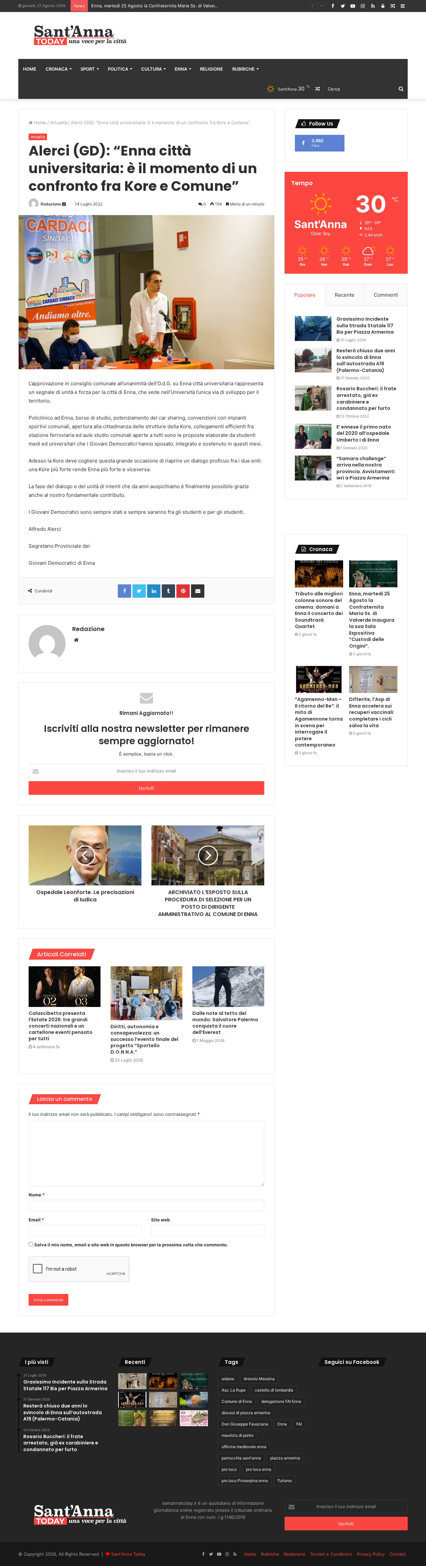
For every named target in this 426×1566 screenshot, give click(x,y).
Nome (37, 1194)
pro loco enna (258, 1469)
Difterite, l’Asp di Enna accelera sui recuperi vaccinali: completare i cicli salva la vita (371, 712)
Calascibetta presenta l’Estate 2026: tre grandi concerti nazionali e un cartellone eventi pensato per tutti (61, 1026)
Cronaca (57, 69)
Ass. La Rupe (234, 1390)
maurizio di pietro (238, 1435)
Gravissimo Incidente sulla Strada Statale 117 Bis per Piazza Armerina (365, 325)
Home (29, 69)
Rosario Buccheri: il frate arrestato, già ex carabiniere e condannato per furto (366, 398)
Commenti (386, 295)
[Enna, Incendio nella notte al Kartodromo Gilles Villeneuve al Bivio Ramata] (194, 1400)
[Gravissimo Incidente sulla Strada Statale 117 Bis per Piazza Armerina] (313, 328)
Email (36, 1219)
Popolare (305, 295)
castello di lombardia (274, 1390)
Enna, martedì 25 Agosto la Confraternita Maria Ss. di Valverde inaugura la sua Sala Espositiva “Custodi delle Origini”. (212, 5)
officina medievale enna (244, 1446)
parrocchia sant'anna (241, 1457)
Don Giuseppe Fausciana (245, 1423)
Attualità (58, 122)
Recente (344, 295)
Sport (88, 69)
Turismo (284, 1480)
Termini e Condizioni (331, 1554)
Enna (181, 69)
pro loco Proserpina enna (245, 1480)
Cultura (151, 69)
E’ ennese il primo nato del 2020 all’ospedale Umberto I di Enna (363, 433)
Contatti (397, 1554)
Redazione (51, 203)
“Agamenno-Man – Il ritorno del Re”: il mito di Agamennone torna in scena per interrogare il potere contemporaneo (319, 722)
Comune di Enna (237, 1401)
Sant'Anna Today (128, 1554)
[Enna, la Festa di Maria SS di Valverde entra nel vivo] (132, 1418)
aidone (228, 1378)
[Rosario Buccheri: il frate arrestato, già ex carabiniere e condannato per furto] (313, 398)
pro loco (229, 1469)
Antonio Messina (259, 1378)
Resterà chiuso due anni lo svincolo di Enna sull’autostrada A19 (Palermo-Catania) (365, 360)
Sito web (160, 1219)
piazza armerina (285, 1457)
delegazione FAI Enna (281, 1401)
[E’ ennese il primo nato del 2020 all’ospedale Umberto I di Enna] (313, 436)
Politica (118, 69)
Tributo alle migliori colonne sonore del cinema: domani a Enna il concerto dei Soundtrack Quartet (319, 610)
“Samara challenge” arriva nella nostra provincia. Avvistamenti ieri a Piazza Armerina (365, 468)
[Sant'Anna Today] (79, 35)
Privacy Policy (371, 1554)
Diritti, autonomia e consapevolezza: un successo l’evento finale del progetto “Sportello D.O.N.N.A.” (144, 1039)
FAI (299, 1423)
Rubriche (243, 69)
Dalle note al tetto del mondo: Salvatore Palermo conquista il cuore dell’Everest (225, 1023)
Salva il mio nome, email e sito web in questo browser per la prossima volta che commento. (131, 1244)
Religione (211, 69)
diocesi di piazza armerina (246, 1412)
